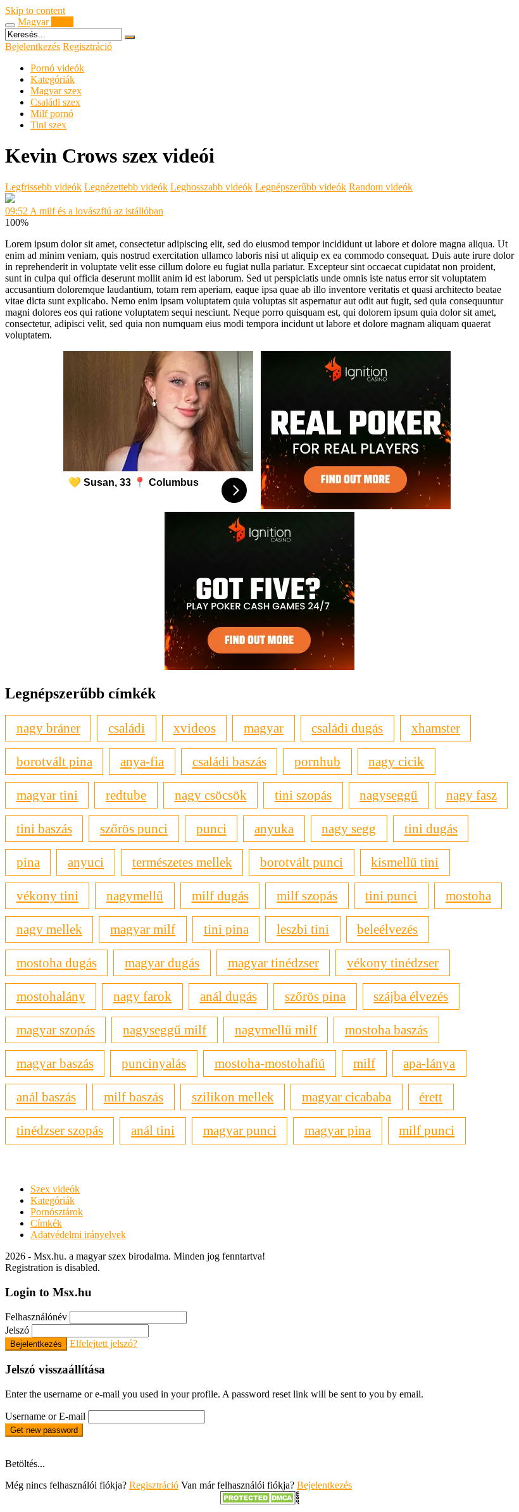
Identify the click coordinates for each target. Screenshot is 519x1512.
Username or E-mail (45, 1416)
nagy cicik (396, 761)
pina (28, 862)
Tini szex (48, 125)
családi (126, 728)
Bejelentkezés (32, 46)
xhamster (435, 728)
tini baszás (44, 828)
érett (430, 1096)
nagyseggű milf (164, 1029)
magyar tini (47, 795)
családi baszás (229, 761)
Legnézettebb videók (126, 187)
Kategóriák (52, 79)
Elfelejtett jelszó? (103, 1343)
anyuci (86, 862)
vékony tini (47, 895)
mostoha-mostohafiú (270, 1063)
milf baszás (133, 1096)
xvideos (194, 728)
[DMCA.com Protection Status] (259, 1501)
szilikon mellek (233, 1096)
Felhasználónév (36, 1316)
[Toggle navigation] (10, 25)
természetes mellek (182, 862)
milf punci (426, 1130)
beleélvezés (387, 929)
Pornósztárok (56, 1211)
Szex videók (55, 1189)
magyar (264, 728)
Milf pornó (51, 113)
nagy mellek (49, 929)
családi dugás (347, 728)
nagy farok (142, 996)
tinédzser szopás (59, 1130)
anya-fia (142, 761)
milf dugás (220, 895)
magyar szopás (55, 1029)
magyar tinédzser (273, 962)
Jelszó (17, 1330)
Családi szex (55, 102)
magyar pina (337, 1130)
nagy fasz (471, 795)
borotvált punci (301, 862)
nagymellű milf (276, 1029)
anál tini (153, 1130)
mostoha (468, 895)
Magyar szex (56, 90)
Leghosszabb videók (211, 187)
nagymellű (134, 895)
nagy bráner (48, 728)
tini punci (391, 895)
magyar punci (240, 1130)
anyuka (274, 828)
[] (130, 37)
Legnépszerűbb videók (300, 187)
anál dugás (228, 996)
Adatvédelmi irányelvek (78, 1234)
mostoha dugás (56, 962)
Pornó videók (57, 68)
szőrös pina (315, 996)
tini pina (226, 929)
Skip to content (35, 10)
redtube (126, 795)
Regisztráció (87, 46)
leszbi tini (303, 929)
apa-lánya (429, 1063)
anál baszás (46, 1096)
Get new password (44, 1430)
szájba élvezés (410, 996)
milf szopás (307, 895)
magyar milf (142, 929)
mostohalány (50, 996)
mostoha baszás (386, 1029)
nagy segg (349, 828)
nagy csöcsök (211, 795)
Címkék (46, 1223)
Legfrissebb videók (43, 187)
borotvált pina (54, 761)
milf (364, 1063)
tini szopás (303, 795)
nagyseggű (389, 795)
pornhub (317, 761)
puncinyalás (154, 1063)
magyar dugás (162, 962)
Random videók (381, 187)
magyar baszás (55, 1063)
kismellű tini (405, 862)
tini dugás (431, 828)
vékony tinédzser (393, 962)
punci (211, 828)
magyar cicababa (346, 1096)
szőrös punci (134, 828)
